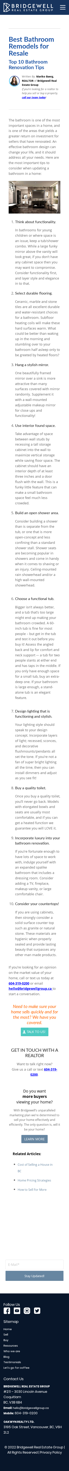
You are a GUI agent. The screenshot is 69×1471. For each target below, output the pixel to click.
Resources (10, 1346)
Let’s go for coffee (16, 1368)
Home (7, 1329)
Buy (5, 1340)
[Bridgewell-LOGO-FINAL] (28, 7)
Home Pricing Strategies (34, 1180)
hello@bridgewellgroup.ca (30, 988)
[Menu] (61, 7)
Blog (6, 1357)
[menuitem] (61, 7)
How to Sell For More (32, 1190)
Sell (5, 1334)
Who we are (11, 1351)
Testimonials (12, 1362)
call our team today (34, 97)
